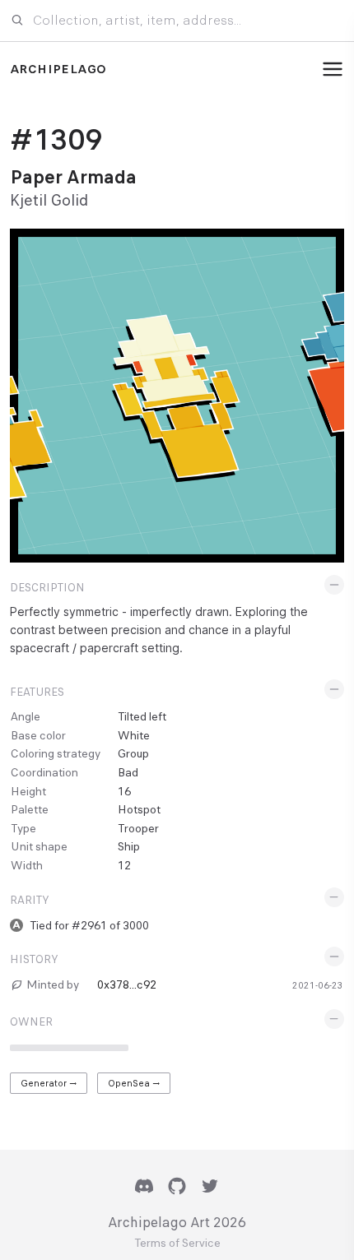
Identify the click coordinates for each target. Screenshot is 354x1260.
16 (124, 791)
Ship (129, 846)
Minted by (52, 984)
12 (124, 865)
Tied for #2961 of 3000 (89, 925)
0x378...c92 (126, 984)
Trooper (138, 828)
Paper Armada (73, 177)
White (134, 735)
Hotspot (139, 809)
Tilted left (142, 716)
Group (133, 753)
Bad (128, 772)
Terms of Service (177, 1243)
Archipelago (58, 69)
